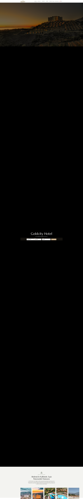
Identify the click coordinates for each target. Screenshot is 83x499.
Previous (20, 497)
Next (63, 497)
